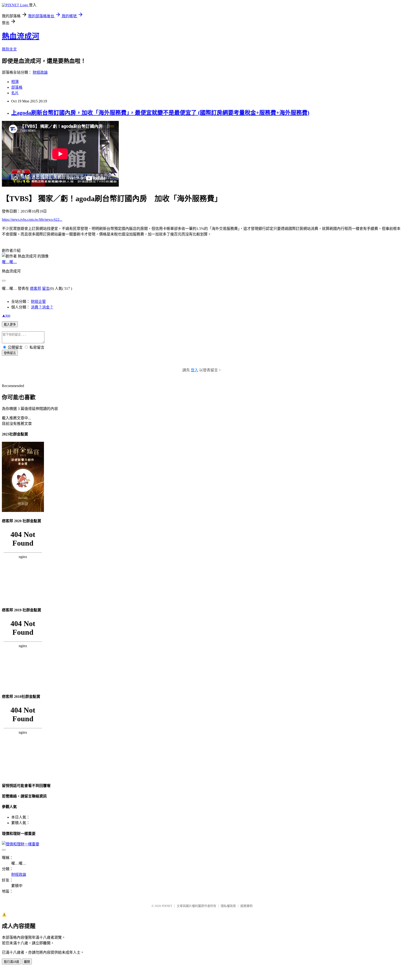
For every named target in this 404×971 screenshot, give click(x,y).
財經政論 (40, 72)
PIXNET (167, 906)
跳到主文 (9, 49)
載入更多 (10, 324)
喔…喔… (9, 262)
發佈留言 (10, 353)
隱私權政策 (228, 906)
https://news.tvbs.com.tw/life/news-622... (32, 219)
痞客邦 (35, 288)
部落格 (16, 87)
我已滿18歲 (11, 962)
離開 (27, 962)
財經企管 (38, 302)
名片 (15, 93)
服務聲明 (246, 906)
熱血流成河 (20, 36)
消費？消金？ (42, 307)
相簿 (15, 82)
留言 (46, 288)
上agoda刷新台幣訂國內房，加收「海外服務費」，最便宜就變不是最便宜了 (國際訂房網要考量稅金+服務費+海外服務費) (160, 113)
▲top (6, 315)
